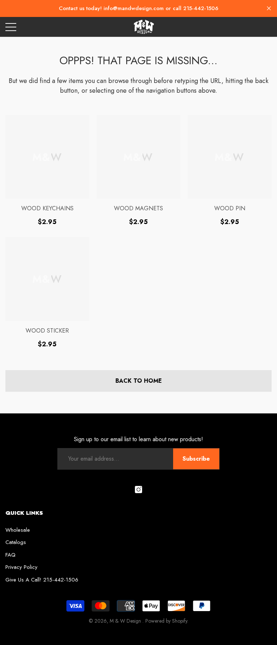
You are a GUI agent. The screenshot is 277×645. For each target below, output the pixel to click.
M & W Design (126, 620)
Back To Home (138, 381)
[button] (269, 8)
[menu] (10, 26)
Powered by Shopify (166, 620)
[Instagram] (138, 490)
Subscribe (196, 459)
